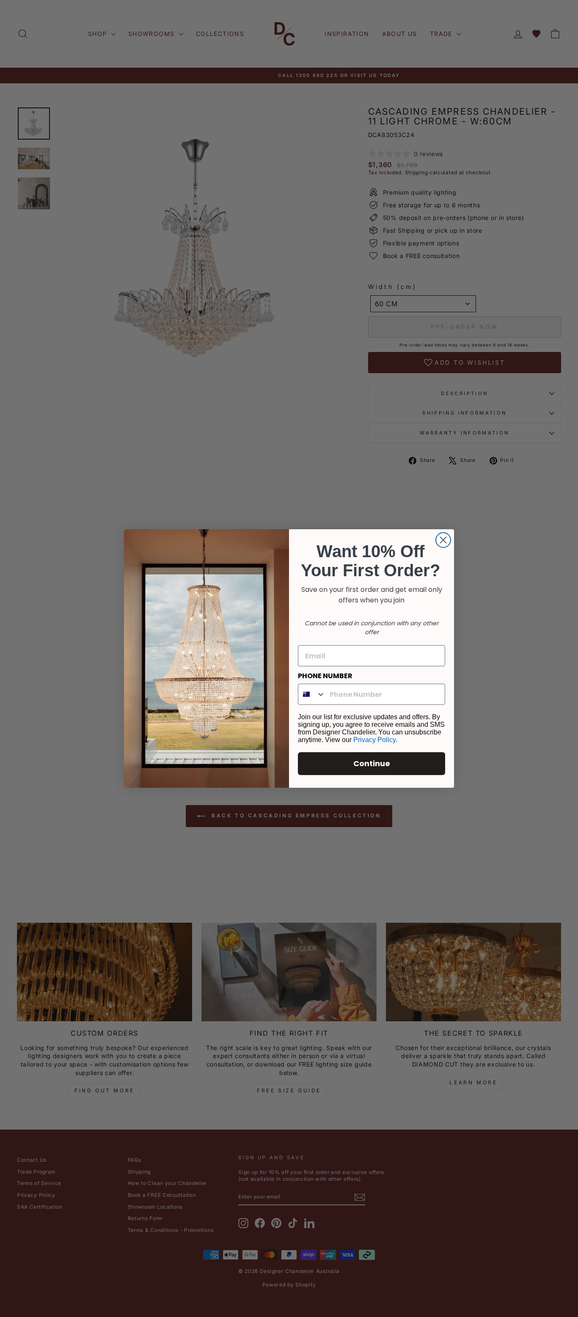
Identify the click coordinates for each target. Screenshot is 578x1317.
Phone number (325, 676)
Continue (371, 763)
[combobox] (311, 694)
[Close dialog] (443, 540)
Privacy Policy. (375, 739)
